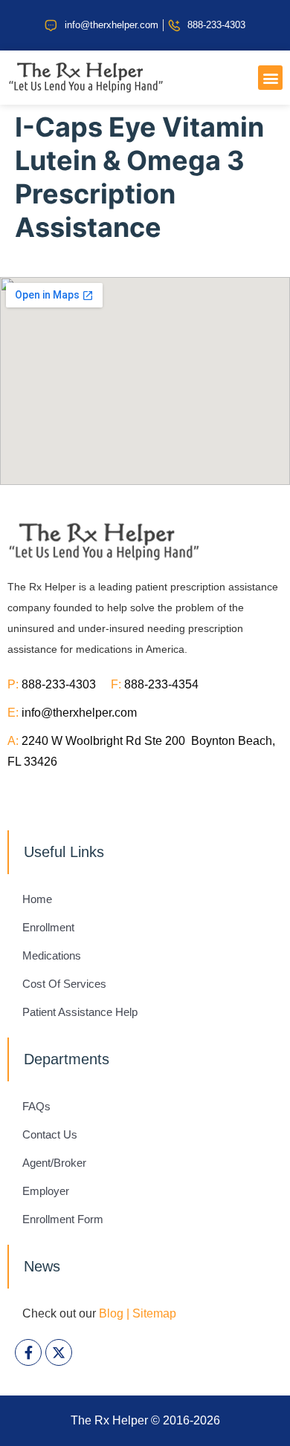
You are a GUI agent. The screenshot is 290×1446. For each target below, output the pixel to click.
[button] (270, 77)
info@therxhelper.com (79, 712)
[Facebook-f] (28, 1352)
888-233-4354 (161, 684)
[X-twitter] (58, 1352)
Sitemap (154, 1313)
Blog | (114, 1313)
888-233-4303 (66, 684)
